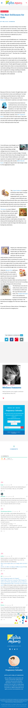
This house (3, 209)
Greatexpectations (6, 511)
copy (22, 335)
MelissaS (2, 99)
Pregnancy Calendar (14, 670)
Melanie (3, 496)
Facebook (11, 339)
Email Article (21, 339)
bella (2, 556)
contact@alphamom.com (14, 646)
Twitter (6, 339)
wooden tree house (23, 293)
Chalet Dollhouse (17, 190)
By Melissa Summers (7, 21)
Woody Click (9, 270)
